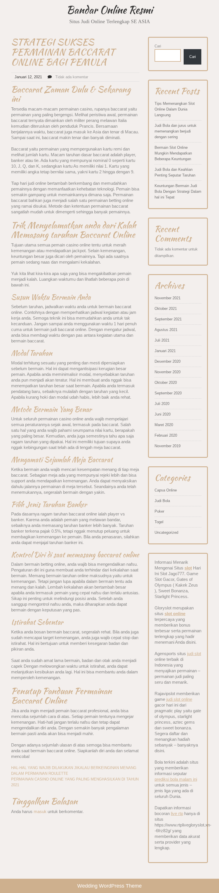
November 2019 (168, 446)
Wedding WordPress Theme (109, 886)
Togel (159, 522)
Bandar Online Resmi (109, 10)
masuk (40, 811)
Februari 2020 (166, 435)
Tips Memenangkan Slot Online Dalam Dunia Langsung (175, 109)
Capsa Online (166, 490)
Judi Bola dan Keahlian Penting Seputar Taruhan (175, 172)
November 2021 (168, 298)
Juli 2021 (162, 340)
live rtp (177, 813)
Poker (159, 511)
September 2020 (168, 393)
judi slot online (179, 699)
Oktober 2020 (166, 382)
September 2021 (168, 319)
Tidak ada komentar (71, 77)
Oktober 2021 (166, 308)
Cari (158, 46)
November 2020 (168, 372)
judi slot (194, 653)
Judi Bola (162, 501)
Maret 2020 (164, 425)
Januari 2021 (165, 351)
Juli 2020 (162, 404)
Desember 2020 (168, 361)
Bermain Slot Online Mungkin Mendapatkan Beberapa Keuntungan (173, 153)
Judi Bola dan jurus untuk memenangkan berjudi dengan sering (175, 131)
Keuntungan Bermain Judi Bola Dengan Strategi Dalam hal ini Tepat (178, 191)
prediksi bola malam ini (176, 779)
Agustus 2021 (166, 330)
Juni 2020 (163, 414)
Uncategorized (166, 532)
